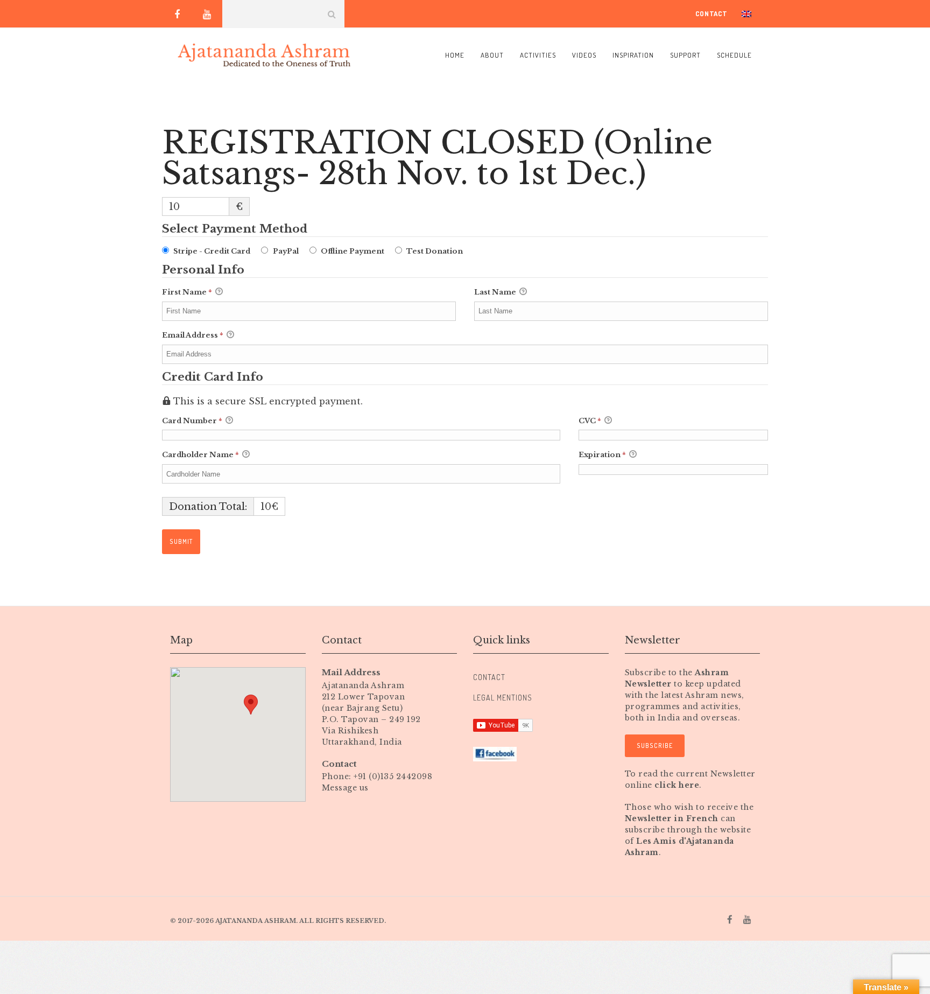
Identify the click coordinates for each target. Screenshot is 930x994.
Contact (711, 13)
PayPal (286, 251)
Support (685, 55)
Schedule (734, 55)
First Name (187, 292)
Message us (345, 788)
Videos (584, 55)
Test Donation (434, 251)
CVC (590, 420)
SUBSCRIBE (655, 745)
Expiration (602, 454)
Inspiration (633, 55)
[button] (251, 705)
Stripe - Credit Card (211, 251)
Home (454, 55)
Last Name (496, 292)
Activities (538, 55)
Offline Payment (352, 251)
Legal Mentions (502, 697)
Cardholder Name (200, 454)
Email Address (192, 335)
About (492, 55)
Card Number (192, 420)
